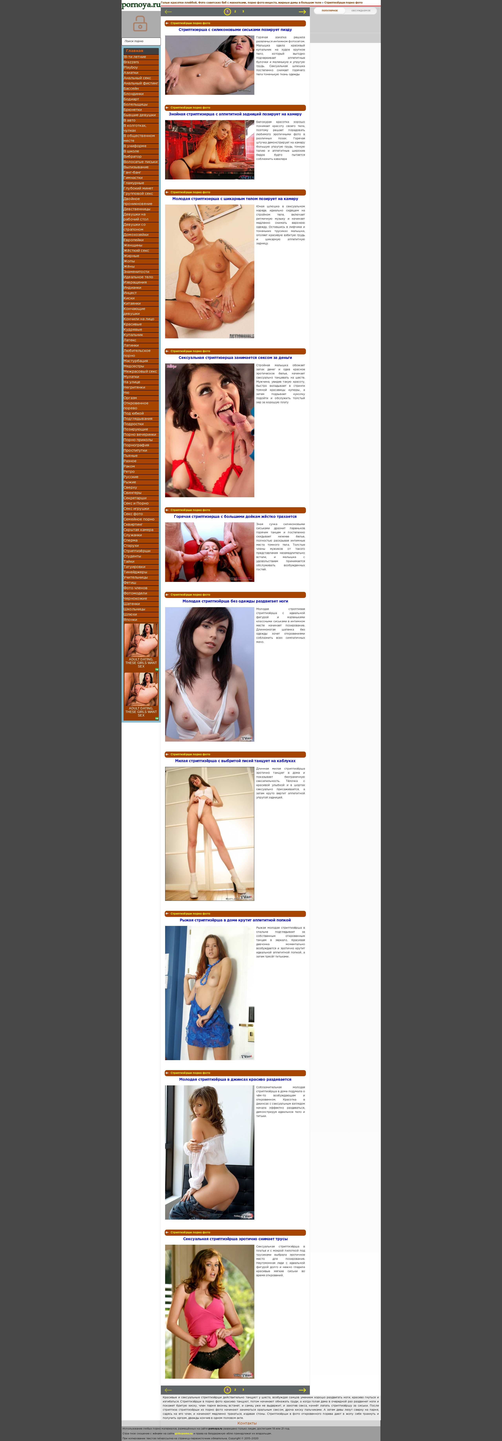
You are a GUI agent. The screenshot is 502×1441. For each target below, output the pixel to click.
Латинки (131, 345)
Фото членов (135, 588)
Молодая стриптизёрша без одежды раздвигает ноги (235, 601)
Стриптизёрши (137, 551)
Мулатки (131, 377)
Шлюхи (130, 614)
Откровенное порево (136, 406)
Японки (130, 619)
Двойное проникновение (138, 201)
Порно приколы (138, 440)
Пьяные (131, 455)
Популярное (330, 11)
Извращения (135, 282)
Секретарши (135, 498)
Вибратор (133, 156)
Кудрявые (133, 329)
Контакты (247, 1423)
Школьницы (135, 609)
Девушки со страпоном (135, 227)
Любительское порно (137, 353)
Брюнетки (133, 109)
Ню (126, 392)
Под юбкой (134, 413)
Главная (134, 51)
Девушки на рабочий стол (136, 217)
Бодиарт (131, 99)
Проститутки (135, 450)
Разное (130, 461)
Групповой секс (138, 193)
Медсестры (134, 366)
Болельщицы (136, 104)
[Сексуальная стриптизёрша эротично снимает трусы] (210, 1312)
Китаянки (132, 303)
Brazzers (131, 62)
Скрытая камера (138, 530)
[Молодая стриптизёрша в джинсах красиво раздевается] (210, 1152)
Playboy (131, 67)
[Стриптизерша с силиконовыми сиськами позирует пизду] (210, 65)
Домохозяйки (136, 234)
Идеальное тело (138, 277)
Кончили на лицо (139, 319)
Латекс (130, 340)
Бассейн (131, 88)
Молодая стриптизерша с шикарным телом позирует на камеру (235, 199)
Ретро (129, 471)
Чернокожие (135, 598)
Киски (129, 298)
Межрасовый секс (140, 371)
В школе (131, 151)
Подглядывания (138, 418)
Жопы (129, 261)
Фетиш (130, 582)
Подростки (134, 424)
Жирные (131, 256)
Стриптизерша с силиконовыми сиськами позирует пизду (235, 30)
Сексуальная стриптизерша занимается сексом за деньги (235, 358)
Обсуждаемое (360, 11)
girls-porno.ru (184, 1434)
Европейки (134, 240)
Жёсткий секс (136, 250)
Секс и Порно (136, 503)
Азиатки (131, 72)
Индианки (132, 287)
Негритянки (134, 387)
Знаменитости (136, 272)
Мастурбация (136, 361)
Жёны (129, 266)
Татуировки (134, 567)
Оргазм (130, 398)
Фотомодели (135, 593)
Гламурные (134, 183)
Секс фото (133, 514)
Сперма (130, 540)
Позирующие (136, 429)
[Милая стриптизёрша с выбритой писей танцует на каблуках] (210, 834)
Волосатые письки (140, 162)
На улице (132, 382)
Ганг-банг (132, 172)
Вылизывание (136, 167)
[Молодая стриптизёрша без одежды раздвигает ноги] (210, 674)
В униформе (135, 146)
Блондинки (134, 94)
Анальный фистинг (141, 83)
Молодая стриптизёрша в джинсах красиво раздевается (235, 1079)
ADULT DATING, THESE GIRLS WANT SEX (141, 663)
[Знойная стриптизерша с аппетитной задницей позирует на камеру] (210, 149)
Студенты (132, 556)
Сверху (130, 487)
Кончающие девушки (135, 311)
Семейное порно (139, 519)
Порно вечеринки (140, 434)
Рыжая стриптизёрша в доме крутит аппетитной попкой (235, 920)
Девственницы (137, 209)
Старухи (131, 545)
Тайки (129, 561)
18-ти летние (135, 57)
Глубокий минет (138, 188)
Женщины (133, 245)
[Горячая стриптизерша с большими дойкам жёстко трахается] (210, 552)
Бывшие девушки (140, 115)
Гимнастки (133, 177)
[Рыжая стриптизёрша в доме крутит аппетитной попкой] (210, 993)
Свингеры (133, 493)
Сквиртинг (133, 524)
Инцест (130, 293)
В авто (130, 120)
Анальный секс (137, 78)
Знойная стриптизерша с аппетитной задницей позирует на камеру (235, 114)
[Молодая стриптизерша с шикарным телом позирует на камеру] (210, 271)
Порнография (136, 445)
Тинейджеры (135, 572)
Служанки (133, 535)
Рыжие (130, 482)
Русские (131, 477)
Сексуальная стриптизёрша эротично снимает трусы (235, 1239)
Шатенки (132, 604)
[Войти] (140, 23)
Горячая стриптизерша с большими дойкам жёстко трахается (235, 516)
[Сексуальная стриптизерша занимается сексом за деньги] (210, 430)
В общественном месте (139, 138)
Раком (129, 466)
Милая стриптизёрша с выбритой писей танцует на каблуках (235, 761)
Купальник (133, 335)
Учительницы (136, 577)
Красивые (133, 324)
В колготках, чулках (135, 128)
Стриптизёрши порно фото (190, 23)
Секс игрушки (136, 508)
